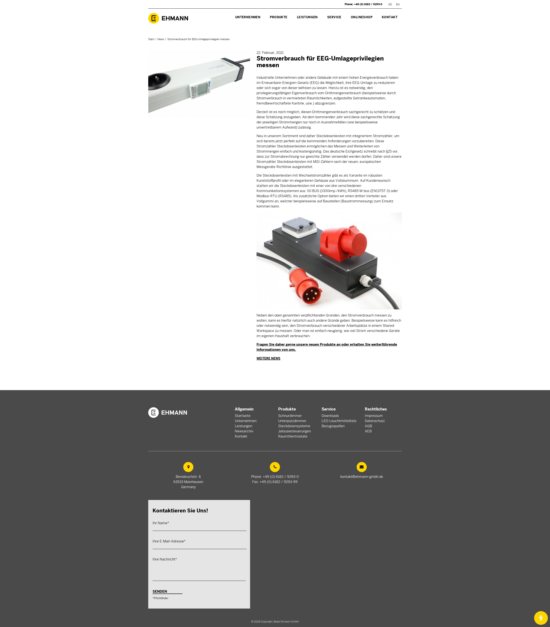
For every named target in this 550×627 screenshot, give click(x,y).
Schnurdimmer (290, 416)
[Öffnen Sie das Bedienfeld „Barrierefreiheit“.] (541, 618)
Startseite (243, 416)
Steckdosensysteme (294, 426)
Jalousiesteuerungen (294, 431)
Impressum (374, 416)
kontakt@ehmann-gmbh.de (361, 477)
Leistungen (243, 426)
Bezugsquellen (333, 426)
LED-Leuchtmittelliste (339, 421)
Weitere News (268, 358)
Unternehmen (246, 421)
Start (151, 39)
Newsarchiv (244, 431)
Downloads (330, 416)
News (160, 39)
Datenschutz (375, 421)
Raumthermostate (292, 436)
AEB (368, 431)
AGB (368, 426)
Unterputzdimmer (292, 421)
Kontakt (241, 436)
